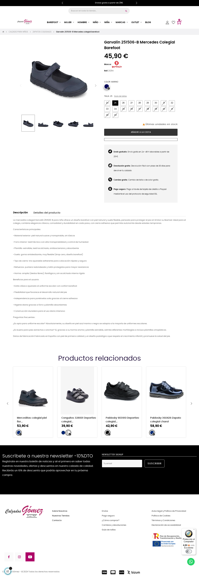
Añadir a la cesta (141, 132)
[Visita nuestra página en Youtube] (30, 557)
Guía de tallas (120, 96)
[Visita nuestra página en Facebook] (8, 557)
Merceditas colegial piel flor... (32, 420)
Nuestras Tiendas (60, 516)
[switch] (189, 551)
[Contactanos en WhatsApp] (191, 562)
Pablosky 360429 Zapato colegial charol (165, 420)
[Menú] (194, 530)
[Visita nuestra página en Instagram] (19, 557)
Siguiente (96, 85)
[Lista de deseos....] (173, 22)
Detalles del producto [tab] (46, 213)
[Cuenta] (167, 22)
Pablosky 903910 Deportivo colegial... (122, 420)
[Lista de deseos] (46, 370)
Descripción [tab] (20, 212)
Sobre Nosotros (59, 511)
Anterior (21, 85)
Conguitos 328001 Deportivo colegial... (78, 420)
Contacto (57, 520)
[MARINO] (106, 86)
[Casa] (4, 32)
